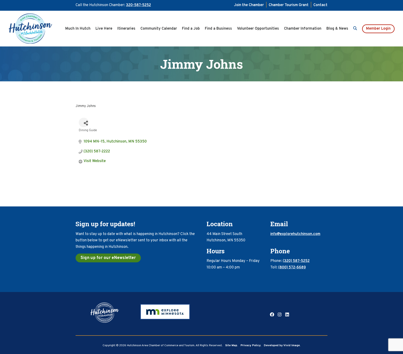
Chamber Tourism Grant (289, 5)
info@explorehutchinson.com (295, 234)
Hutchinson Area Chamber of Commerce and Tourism (36, 28)
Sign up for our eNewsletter (108, 258)
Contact (320, 5)
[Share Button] (84, 122)
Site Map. (231, 345)
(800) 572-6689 (292, 267)
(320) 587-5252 (296, 261)
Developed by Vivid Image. (282, 345)
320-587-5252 (138, 5)
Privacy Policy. (251, 345)
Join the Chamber (249, 5)
